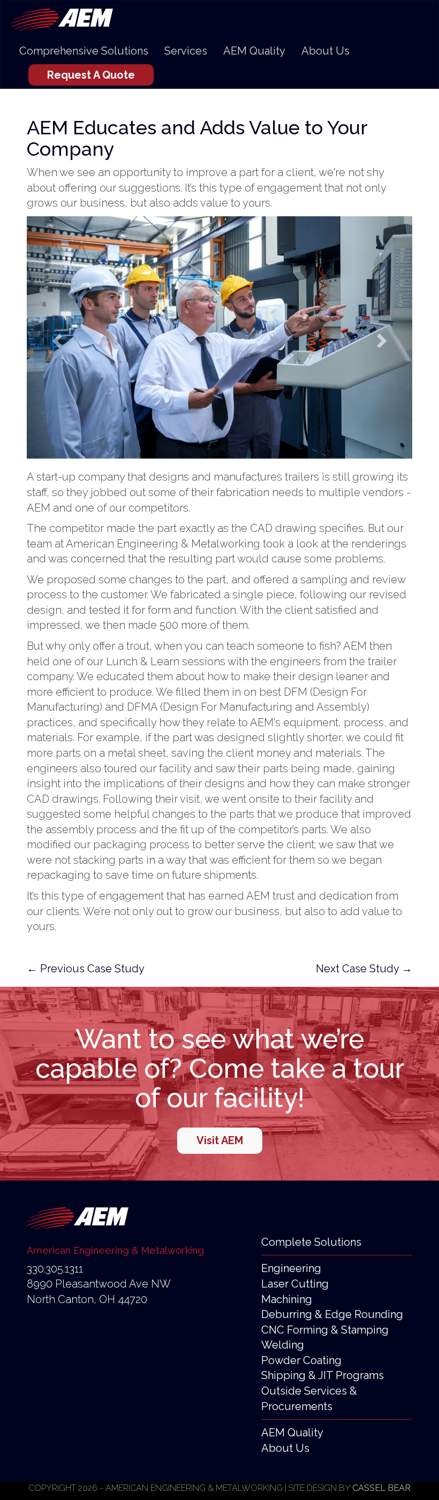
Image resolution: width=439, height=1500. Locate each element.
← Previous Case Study (86, 968)
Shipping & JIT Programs (322, 1375)
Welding (282, 1344)
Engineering (291, 1268)
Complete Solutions (311, 1242)
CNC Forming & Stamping (325, 1329)
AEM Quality (254, 50)
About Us (325, 50)
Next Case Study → (364, 968)
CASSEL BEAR (381, 1488)
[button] (56, 337)
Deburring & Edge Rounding (332, 1314)
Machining (286, 1299)
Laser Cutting (295, 1283)
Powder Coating (301, 1360)
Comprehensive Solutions (83, 50)
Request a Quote (91, 74)
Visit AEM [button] (219, 1140)
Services (185, 50)
